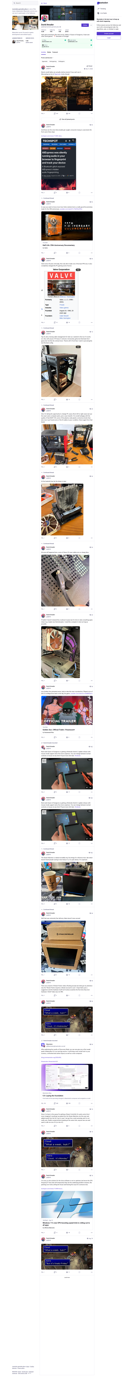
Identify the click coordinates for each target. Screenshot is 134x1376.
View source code (22, 1373)
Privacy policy (21, 1368)
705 (51, 31)
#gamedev (44, 61)
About (27, 1366)
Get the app (25, 1371)
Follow (85, 25)
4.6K (42, 31)
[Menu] (91, 25)
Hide (89, 78)
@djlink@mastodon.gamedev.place (50, 27)
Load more (67, 1277)
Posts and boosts (46, 58)
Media (49, 52)
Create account (108, 33)
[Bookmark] (79, 113)
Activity (43, 52)
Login (109, 38)
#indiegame (61, 61)
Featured (55, 52)
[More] (92, 113)
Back (45, 3)
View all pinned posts (68, 119)
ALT (64, 109)
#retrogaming (52, 61)
